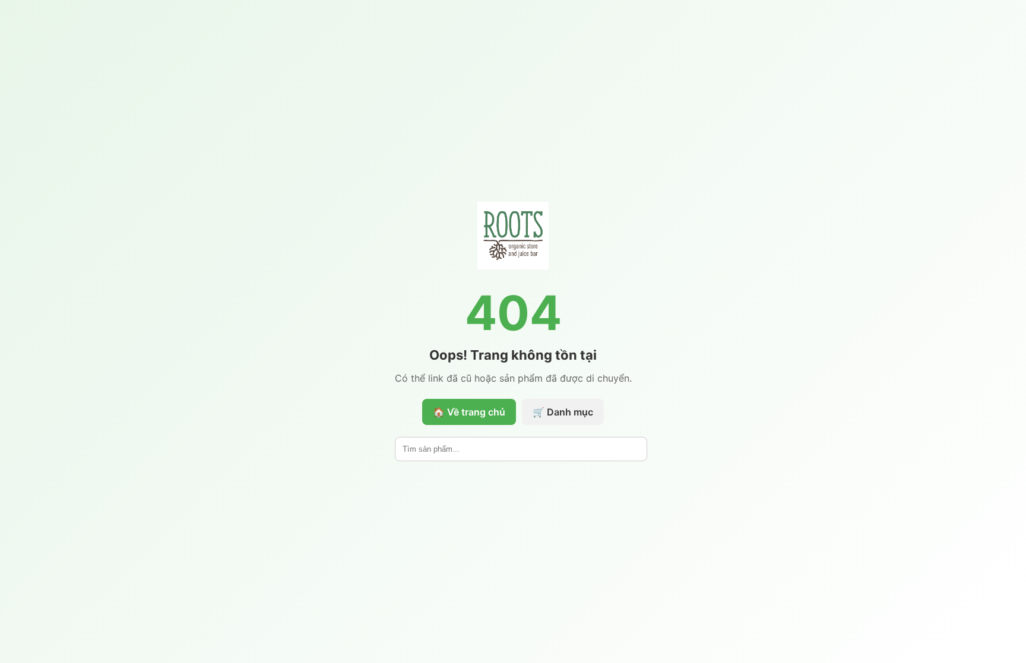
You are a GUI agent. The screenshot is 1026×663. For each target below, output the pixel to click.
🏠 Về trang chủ (469, 412)
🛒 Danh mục (563, 412)
